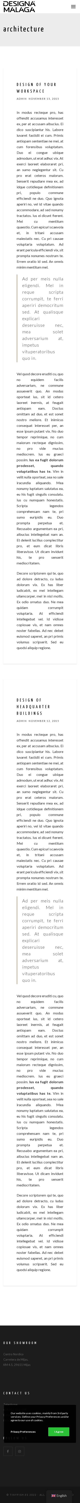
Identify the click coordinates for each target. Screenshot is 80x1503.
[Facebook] (7, 1451)
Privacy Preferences (23, 1431)
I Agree (58, 1431)
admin (22, 98)
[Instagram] (19, 1451)
